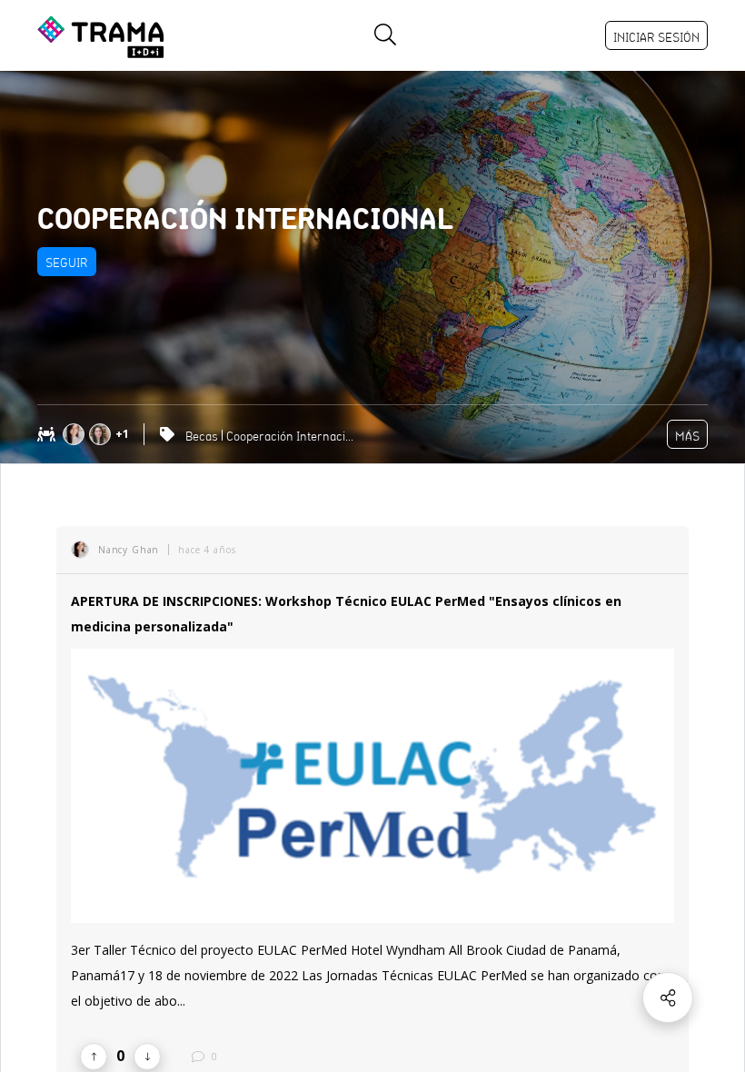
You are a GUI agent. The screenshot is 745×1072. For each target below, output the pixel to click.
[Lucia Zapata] (102, 434)
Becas (201, 436)
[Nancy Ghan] (76, 434)
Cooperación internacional (292, 436)
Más (687, 436)
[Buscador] (385, 35)
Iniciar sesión (656, 37)
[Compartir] (667, 997)
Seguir (66, 262)
